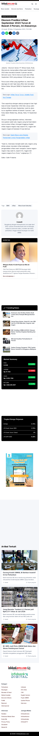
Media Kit (4, 727)
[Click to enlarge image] (19, 50)
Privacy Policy (5, 722)
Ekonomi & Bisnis (6, 698)
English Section (25, 695)
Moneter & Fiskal (6, 692)
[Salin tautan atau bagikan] (17, 33)
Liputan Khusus (25, 700)
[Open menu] (36, 4)
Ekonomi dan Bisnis (17, 9)
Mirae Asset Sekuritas (24, 205)
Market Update (5, 695)
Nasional (4, 703)
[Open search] (32, 4)
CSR (22, 692)
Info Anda (24, 690)
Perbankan (28, 9)
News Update (5, 9)
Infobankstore (25, 716)
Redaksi (3, 714)
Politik (3, 700)
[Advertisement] (19, 181)
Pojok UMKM (25, 698)
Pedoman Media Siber (8, 716)
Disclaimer (4, 724)
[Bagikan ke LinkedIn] (14, 33)
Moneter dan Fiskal (9, 16)
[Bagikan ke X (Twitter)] (10, 33)
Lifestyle (23, 687)
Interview (23, 703)
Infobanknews (25, 714)
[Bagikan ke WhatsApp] (6, 33)
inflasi (14, 205)
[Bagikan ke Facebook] (3, 33)
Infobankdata (25, 719)
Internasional (5, 706)
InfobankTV (24, 722)
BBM (8, 205)
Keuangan (4, 690)
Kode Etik (4, 719)
